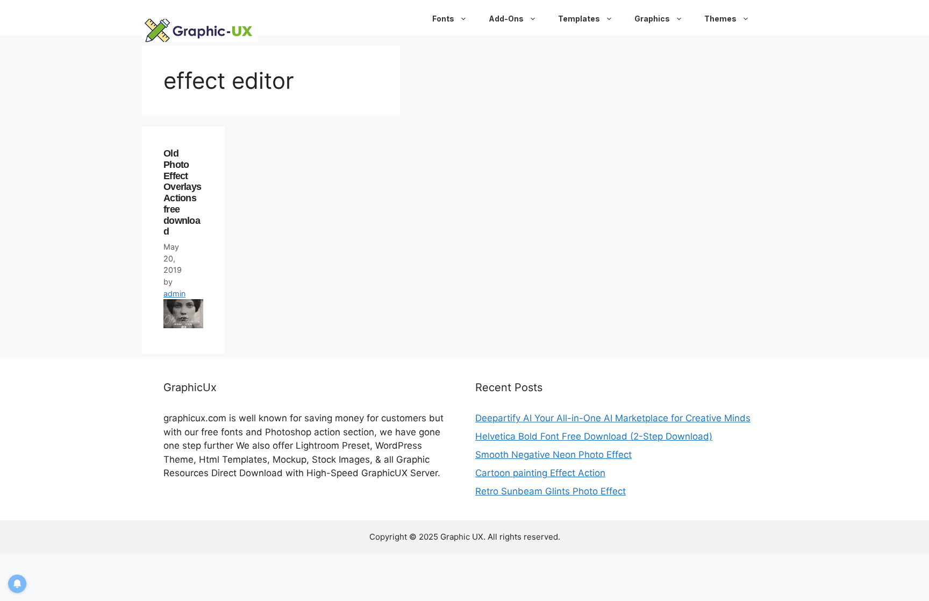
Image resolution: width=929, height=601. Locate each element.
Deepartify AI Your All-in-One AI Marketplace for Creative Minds (613, 418)
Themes (720, 18)
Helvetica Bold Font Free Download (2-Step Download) (593, 436)
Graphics (652, 18)
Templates (579, 18)
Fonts (443, 18)
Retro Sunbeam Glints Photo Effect (550, 491)
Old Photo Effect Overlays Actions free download (182, 192)
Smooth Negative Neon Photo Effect (553, 454)
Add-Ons (506, 18)
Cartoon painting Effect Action (540, 473)
